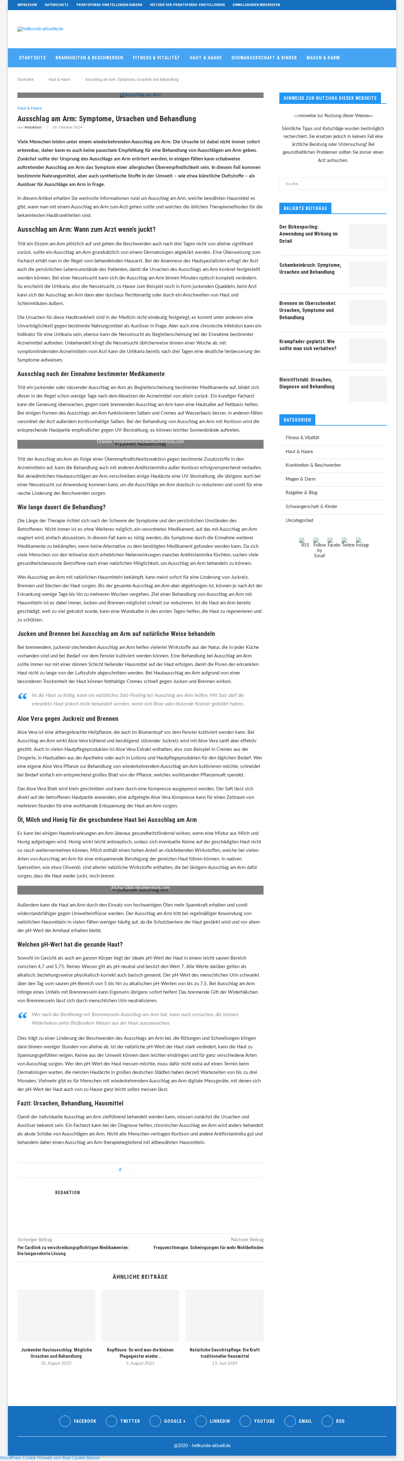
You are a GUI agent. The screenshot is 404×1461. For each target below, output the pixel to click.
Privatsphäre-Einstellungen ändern (109, 5)
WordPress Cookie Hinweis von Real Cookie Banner (50, 1458)
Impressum (27, 5)
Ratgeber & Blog (37, 76)
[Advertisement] (272, 28)
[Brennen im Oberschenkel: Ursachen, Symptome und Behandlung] (368, 312)
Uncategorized (299, 520)
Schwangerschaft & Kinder (264, 57)
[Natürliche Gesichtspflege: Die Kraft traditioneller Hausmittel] (225, 1316)
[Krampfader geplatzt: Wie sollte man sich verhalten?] (368, 350)
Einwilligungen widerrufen (256, 5)
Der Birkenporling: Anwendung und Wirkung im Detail (308, 234)
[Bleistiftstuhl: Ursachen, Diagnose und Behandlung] (368, 389)
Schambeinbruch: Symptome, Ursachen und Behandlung (310, 268)
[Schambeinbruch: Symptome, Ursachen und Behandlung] (368, 274)
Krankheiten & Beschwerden (89, 57)
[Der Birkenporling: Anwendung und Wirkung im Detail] (368, 236)
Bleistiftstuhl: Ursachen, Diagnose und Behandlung (307, 383)
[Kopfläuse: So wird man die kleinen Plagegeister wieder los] (141, 1316)
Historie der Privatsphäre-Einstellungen (187, 5)
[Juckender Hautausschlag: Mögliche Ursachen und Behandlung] (56, 1316)
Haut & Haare (206, 57)
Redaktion (33, 127)
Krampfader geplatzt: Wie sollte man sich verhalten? (307, 344)
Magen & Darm (323, 57)
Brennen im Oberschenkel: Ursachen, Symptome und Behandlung (307, 310)
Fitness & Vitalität (156, 57)
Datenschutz (56, 5)
